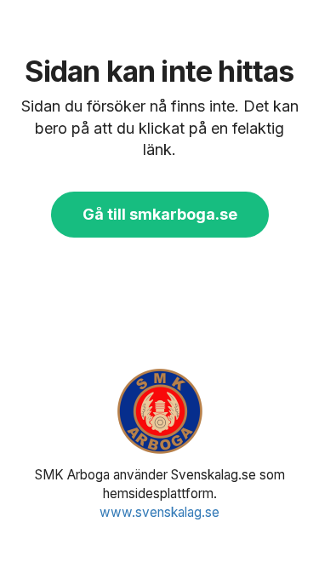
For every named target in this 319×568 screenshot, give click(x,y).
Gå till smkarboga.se (160, 214)
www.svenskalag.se (159, 512)
